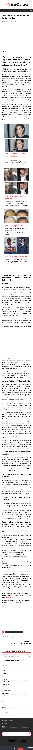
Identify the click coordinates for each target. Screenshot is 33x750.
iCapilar (14, 21)
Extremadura (10, 597)
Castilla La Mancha (7, 682)
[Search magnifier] (29, 656)
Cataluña (4, 687)
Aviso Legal (4, 723)
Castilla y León (6, 684)
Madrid (4, 701)
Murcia (3, 704)
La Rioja (4, 699)
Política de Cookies (7, 713)
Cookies (4, 726)
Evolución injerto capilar (15, 225)
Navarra (4, 707)
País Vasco (5, 710)
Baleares (4, 673)
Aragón (4, 668)
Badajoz (8, 632)
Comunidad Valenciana (8, 690)
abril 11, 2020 (6, 21)
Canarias (4, 676)
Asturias (4, 670)
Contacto (4, 729)
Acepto (20, 748)
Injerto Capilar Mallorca (8, 720)
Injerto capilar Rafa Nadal (16, 256)
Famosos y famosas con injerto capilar (15, 154)
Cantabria (4, 679)
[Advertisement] (16, 36)
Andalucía (4, 665)
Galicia (3, 696)
